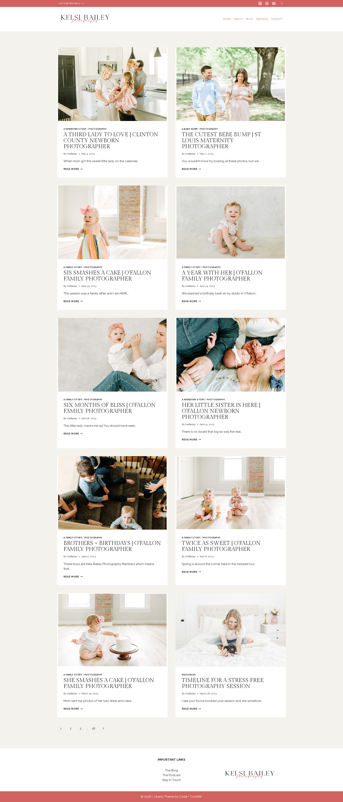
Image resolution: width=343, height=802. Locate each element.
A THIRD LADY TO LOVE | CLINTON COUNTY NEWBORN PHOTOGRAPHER (111, 140)
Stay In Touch (171, 780)
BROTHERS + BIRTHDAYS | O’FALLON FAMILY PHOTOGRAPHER (112, 546)
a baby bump (190, 129)
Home (227, 18)
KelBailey (72, 153)
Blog (249, 18)
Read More (73, 169)
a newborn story (75, 129)
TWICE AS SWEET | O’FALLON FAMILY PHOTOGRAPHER (221, 546)
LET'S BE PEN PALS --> (71, 3)
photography (98, 129)
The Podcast (171, 775)
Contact (277, 18)
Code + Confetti (190, 796)
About (238, 18)
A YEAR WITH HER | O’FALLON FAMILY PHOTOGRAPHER (222, 276)
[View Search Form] (281, 3)
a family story (73, 267)
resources (189, 674)
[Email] (273, 3)
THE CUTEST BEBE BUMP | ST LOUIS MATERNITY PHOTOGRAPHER (221, 140)
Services (262, 18)
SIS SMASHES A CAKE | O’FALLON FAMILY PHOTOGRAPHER (107, 276)
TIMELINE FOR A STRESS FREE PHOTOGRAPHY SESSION (223, 683)
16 (93, 728)
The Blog (171, 770)
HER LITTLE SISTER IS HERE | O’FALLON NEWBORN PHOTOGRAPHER (221, 411)
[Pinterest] (267, 3)
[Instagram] (260, 3)
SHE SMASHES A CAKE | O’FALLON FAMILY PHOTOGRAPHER (109, 683)
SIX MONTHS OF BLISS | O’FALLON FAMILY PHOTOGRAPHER (110, 408)
